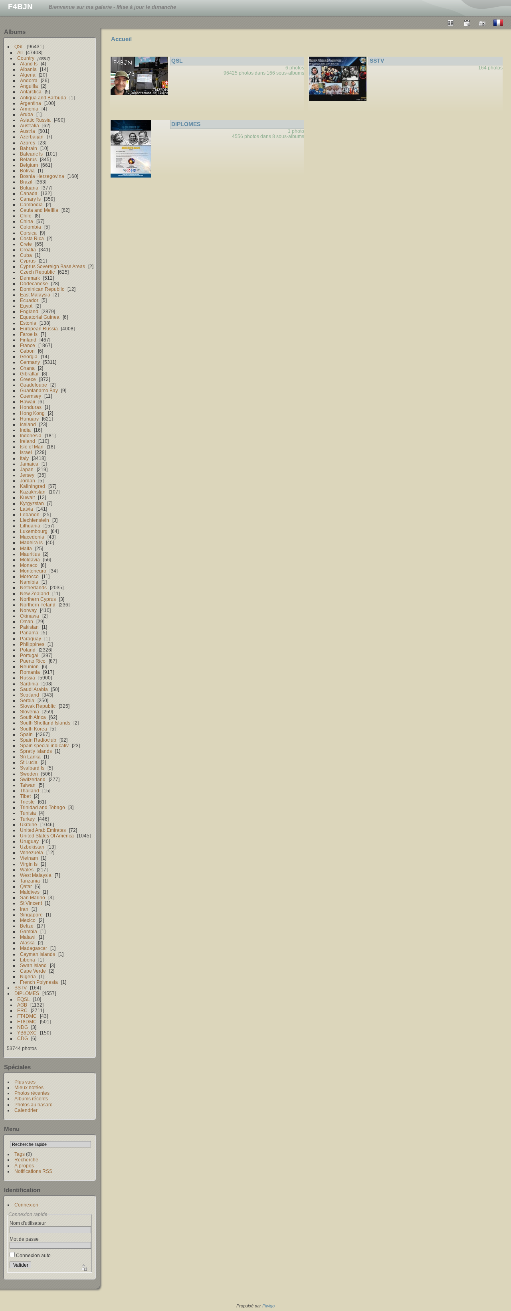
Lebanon (30, 514)
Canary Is (30, 198)
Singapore (31, 914)
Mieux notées (29, 1087)
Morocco (29, 576)
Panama (29, 632)
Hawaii (27, 401)
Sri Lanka (30, 756)
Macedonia (32, 536)
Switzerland (33, 779)
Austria (27, 131)
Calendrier (26, 1110)
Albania (28, 69)
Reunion (29, 666)
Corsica (28, 232)
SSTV (20, 987)
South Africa (33, 717)
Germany (30, 362)
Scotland (29, 694)
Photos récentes (32, 1093)
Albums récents (31, 1098)
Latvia (26, 508)
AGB (22, 1004)
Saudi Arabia (34, 689)
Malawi (28, 937)
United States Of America (47, 835)
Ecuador (29, 300)
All (20, 52)
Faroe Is (29, 334)
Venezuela (31, 852)
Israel (26, 452)
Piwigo (268, 1305)
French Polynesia (39, 982)
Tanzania (30, 880)
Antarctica (31, 91)
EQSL (23, 999)
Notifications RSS (33, 1171)
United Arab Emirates (43, 830)
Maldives (30, 891)
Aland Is (29, 63)
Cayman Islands (37, 954)
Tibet (25, 796)
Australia (29, 125)
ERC (22, 1010)
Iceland (28, 424)
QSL (19, 46)
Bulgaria (29, 187)
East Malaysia (35, 294)
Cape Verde (33, 970)
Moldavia (30, 559)
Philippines (32, 644)
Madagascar (33, 948)
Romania (30, 672)
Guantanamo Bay (39, 390)
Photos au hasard (33, 1104)
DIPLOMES (26, 993)
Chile (26, 215)
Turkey (27, 818)
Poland (28, 649)
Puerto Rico (33, 660)
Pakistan (29, 627)
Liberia (27, 959)
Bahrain (28, 148)
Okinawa (29, 615)
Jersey (27, 475)
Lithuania (30, 525)
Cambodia (31, 204)
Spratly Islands (36, 751)
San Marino (32, 897)
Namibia (29, 581)
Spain (26, 734)
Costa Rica (32, 238)
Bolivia (27, 170)
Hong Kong (32, 413)
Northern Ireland (37, 604)
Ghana (27, 368)
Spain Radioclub (38, 739)
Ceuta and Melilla (39, 210)
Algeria (28, 74)
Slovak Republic (37, 706)
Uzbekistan (32, 846)
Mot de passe (24, 1239)
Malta (26, 548)
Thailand (29, 790)
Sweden (29, 773)
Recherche (26, 1159)
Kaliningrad (32, 486)
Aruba (26, 114)
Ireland (27, 441)
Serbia (27, 700)
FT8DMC (27, 1021)
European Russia (39, 328)
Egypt (26, 305)
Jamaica (29, 463)
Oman (26, 621)
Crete (26, 244)
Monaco (29, 565)
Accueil (121, 39)
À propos (24, 1165)
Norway (28, 610)
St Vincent (31, 903)
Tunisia (28, 812)
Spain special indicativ (44, 745)
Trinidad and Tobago (42, 807)
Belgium (29, 165)
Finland (28, 339)
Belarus (28, 159)
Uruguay (29, 841)
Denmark (30, 277)
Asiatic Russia (35, 119)
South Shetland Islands (45, 722)
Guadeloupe (33, 384)
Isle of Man (32, 446)
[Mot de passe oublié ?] (83, 1267)
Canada (29, 193)
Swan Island (33, 965)
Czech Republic (37, 271)
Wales (27, 869)
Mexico (28, 920)
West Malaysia (35, 875)
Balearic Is (31, 153)
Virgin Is (29, 864)
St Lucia (29, 762)
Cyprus (28, 260)
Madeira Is (31, 542)
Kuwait (27, 497)
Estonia (28, 323)
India (25, 429)
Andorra (29, 80)
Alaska (27, 942)
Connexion (26, 1204)
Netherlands (33, 587)
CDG (22, 1038)
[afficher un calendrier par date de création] (482, 23)
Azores (27, 142)
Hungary (29, 418)
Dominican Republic (42, 289)
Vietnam (29, 858)
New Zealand (34, 593)
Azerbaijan (32, 136)
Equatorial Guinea (39, 317)
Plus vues (25, 1081)
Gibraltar (29, 373)
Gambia (28, 931)
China (26, 221)
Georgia (29, 356)
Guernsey (30, 396)
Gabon (27, 350)
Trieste (27, 801)
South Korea (33, 728)
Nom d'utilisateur (28, 1223)
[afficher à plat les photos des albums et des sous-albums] (451, 23)
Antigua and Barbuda (43, 97)
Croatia (28, 249)
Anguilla (29, 86)
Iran (24, 909)
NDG (22, 1027)
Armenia (29, 108)
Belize (27, 925)
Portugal (29, 655)
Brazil (26, 181)
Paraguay (30, 638)
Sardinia (29, 683)
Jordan (27, 480)
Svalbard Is (32, 767)
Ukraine (28, 824)
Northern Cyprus (38, 599)
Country (25, 58)
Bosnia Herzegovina (42, 176)
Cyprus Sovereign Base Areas (52, 266)
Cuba (26, 255)
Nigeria (28, 976)
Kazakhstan (33, 491)
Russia (27, 677)
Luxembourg (34, 531)
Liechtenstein (34, 520)
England (29, 311)
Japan (27, 469)
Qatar (26, 886)
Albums (15, 31)
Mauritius (30, 554)
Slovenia (29, 711)
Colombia (30, 226)
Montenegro (33, 570)
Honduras (31, 407)
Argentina (30, 103)
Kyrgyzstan (32, 503)
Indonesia (31, 435)
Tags (19, 1154)
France (27, 345)
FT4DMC (27, 1016)
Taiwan (28, 785)
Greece (28, 379)
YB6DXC (27, 1032)
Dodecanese (34, 283)
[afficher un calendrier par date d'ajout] (466, 23)
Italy (24, 458)
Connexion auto (33, 1255)
